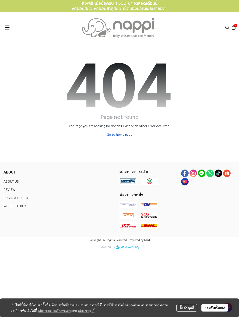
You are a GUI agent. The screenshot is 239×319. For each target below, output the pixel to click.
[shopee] (227, 173)
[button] (227, 27)
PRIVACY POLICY (16, 198)
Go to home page (119, 134)
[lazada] (185, 181)
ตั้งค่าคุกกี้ (186, 308)
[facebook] (185, 173)
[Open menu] (7, 27)
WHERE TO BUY (15, 206)
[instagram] (193, 173)
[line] (201, 173)
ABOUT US (11, 181)
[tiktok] (218, 173)
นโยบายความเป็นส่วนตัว (54, 310)
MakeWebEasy (130, 247)
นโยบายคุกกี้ (86, 310)
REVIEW (9, 189)
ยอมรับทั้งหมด (214, 308)
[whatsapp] (210, 173)
